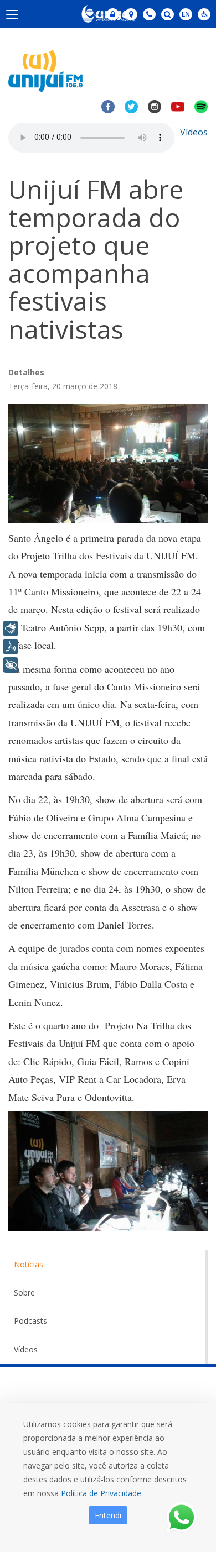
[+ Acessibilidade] (10, 665)
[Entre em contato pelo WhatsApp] (181, 1517)
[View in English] (185, 15)
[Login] (112, 14)
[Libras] (10, 628)
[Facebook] (108, 106)
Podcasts (30, 1320)
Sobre (24, 1292)
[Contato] (149, 14)
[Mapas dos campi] (131, 14)
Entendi (108, 1515)
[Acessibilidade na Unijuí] (204, 14)
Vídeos (194, 132)
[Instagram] (154, 106)
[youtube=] (177, 106)
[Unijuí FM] (45, 70)
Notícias (28, 1264)
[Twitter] (131, 106)
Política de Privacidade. (102, 1493)
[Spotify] (201, 106)
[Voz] (10, 646)
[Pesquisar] (167, 14)
